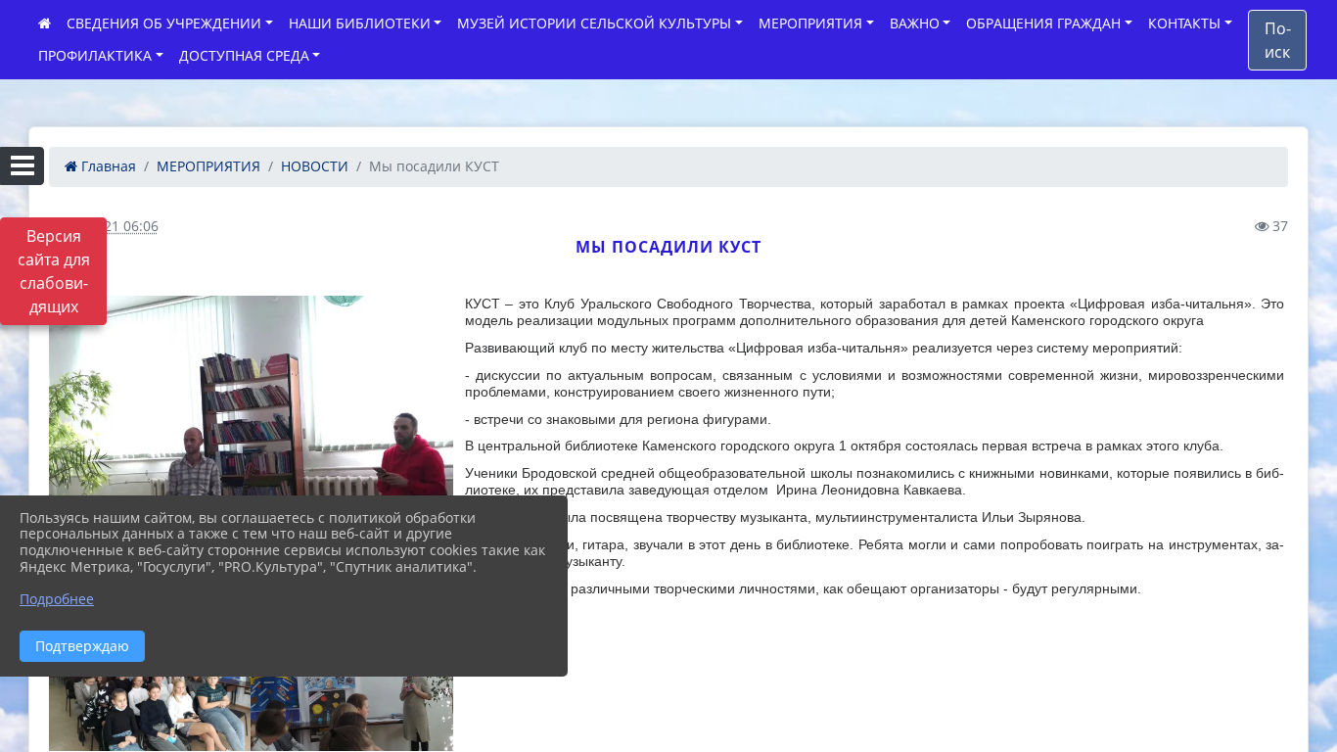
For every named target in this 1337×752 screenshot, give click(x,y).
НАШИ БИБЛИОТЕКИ (360, 23)
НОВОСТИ (314, 166)
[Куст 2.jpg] (251, 447)
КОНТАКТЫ (1184, 23)
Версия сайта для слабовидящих (54, 271)
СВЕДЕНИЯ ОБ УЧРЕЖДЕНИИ (164, 23)
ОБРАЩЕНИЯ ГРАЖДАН (1043, 23)
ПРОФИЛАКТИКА (95, 55)
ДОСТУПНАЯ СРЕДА (244, 55)
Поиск (1278, 40)
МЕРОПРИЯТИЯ (810, 23)
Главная (106, 166)
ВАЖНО (915, 23)
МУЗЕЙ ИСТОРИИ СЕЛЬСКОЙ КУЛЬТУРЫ (594, 23)
